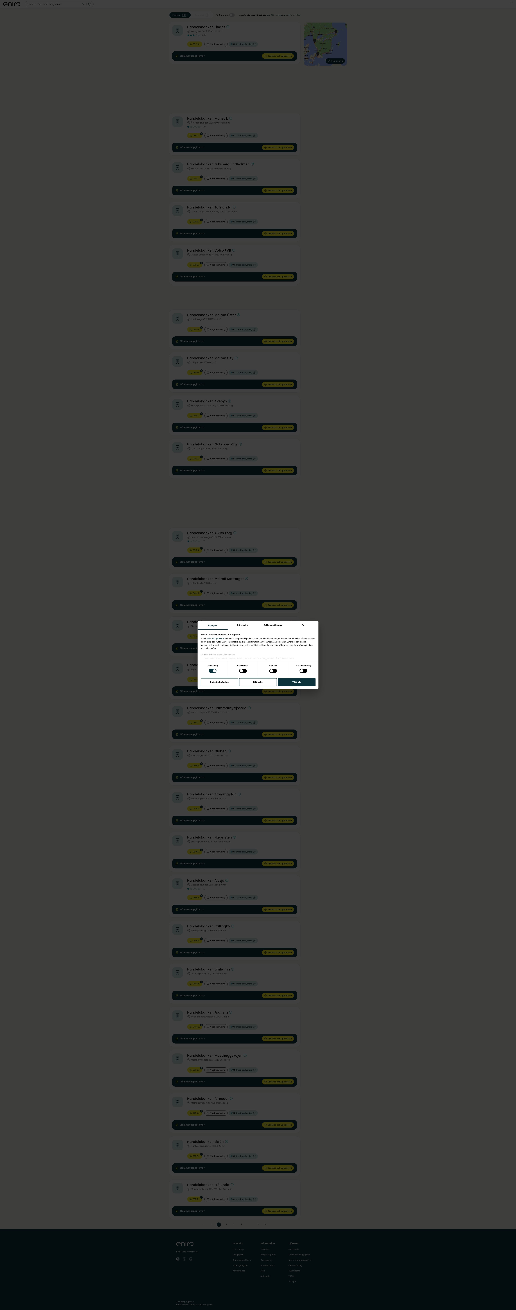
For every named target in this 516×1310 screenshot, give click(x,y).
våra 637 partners (216, 638)
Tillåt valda (258, 682)
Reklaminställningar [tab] (273, 625)
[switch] (243, 671)
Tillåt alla (296, 682)
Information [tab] (242, 625)
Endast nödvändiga (219, 682)
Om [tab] (303, 625)
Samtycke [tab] (212, 625)
